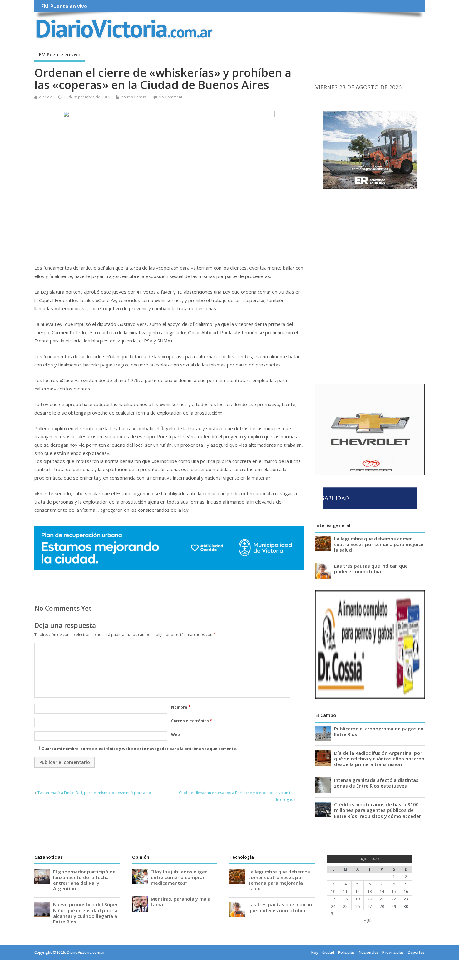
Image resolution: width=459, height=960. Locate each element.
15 (394, 891)
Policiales (346, 952)
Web (175, 734)
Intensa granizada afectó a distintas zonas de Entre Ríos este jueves (376, 783)
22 (394, 899)
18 (345, 899)
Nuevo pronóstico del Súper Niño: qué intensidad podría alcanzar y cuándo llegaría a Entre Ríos (85, 913)
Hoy (314, 952)
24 (333, 906)
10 (333, 891)
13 (370, 891)
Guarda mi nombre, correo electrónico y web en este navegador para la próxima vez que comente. (139, 748)
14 (382, 891)
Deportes (416, 952)
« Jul (367, 920)
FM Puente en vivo (64, 6)
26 (357, 906)
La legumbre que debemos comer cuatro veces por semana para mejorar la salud (379, 544)
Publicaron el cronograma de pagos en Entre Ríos (378, 731)
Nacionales (368, 952)
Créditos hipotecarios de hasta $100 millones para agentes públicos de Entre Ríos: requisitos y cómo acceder (377, 810)
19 (357, 899)
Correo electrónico (191, 721)
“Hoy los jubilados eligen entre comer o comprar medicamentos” (179, 877)
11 (345, 891)
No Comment (170, 97)
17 (333, 899)
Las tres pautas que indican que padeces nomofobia (371, 569)
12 (357, 891)
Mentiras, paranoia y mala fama (180, 902)
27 (370, 906)
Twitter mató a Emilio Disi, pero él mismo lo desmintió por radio (94, 792)
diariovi (45, 97)
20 (370, 899)
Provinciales (393, 952)
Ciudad (328, 952)
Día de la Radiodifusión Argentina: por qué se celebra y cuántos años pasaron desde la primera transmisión (379, 758)
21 (382, 899)
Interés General (134, 97)
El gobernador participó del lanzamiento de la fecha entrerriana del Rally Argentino (85, 880)
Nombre (180, 707)
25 (345, 906)
